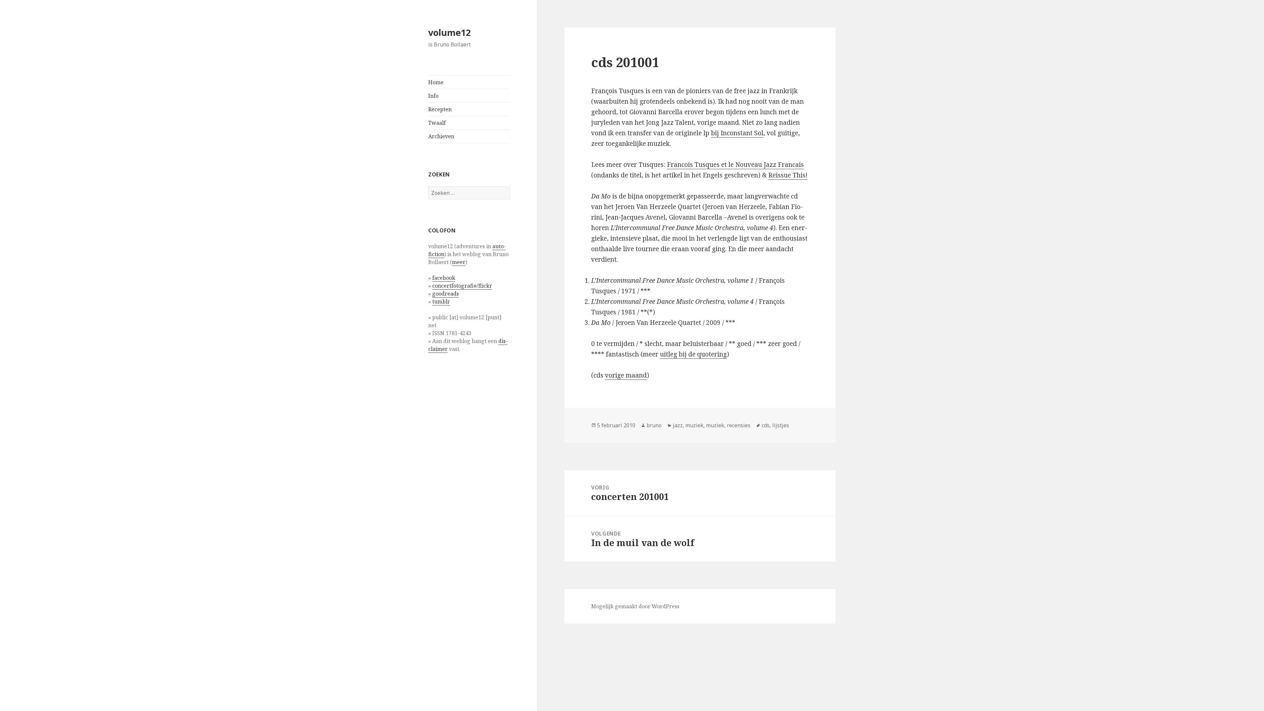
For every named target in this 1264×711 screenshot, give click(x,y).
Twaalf (437, 122)
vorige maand (626, 375)
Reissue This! (787, 175)
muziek (694, 425)
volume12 (449, 32)
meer (458, 262)
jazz (678, 425)
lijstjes (780, 425)
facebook (443, 277)
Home (435, 82)
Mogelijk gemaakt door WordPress (635, 606)
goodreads (445, 293)
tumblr (441, 301)
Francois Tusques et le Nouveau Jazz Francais (735, 164)
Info (433, 95)
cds (766, 425)
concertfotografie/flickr (462, 285)
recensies (738, 425)
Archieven (441, 136)
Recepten (440, 109)
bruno (654, 425)
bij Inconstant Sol (737, 133)
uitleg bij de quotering (693, 354)
